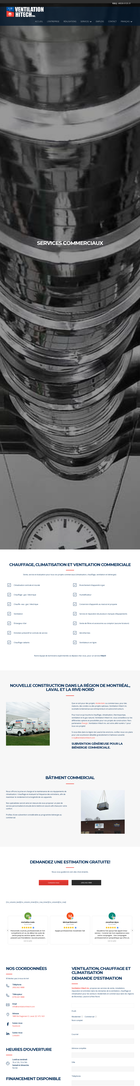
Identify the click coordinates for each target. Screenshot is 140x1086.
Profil (74, 1011)
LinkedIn (15, 1035)
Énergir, (85, 723)
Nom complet (77, 1020)
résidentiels (100, 703)
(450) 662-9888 (86, 883)
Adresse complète (79, 1048)
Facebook (16, 1026)
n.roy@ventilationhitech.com (83, 738)
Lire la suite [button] (28, 941)
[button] (132, 930)
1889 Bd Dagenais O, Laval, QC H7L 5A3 (28, 1016)
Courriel (75, 1034)
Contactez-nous (53, 883)
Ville (73, 1062)
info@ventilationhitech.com (23, 1006)
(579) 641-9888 (18, 997)
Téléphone (76, 1076)
